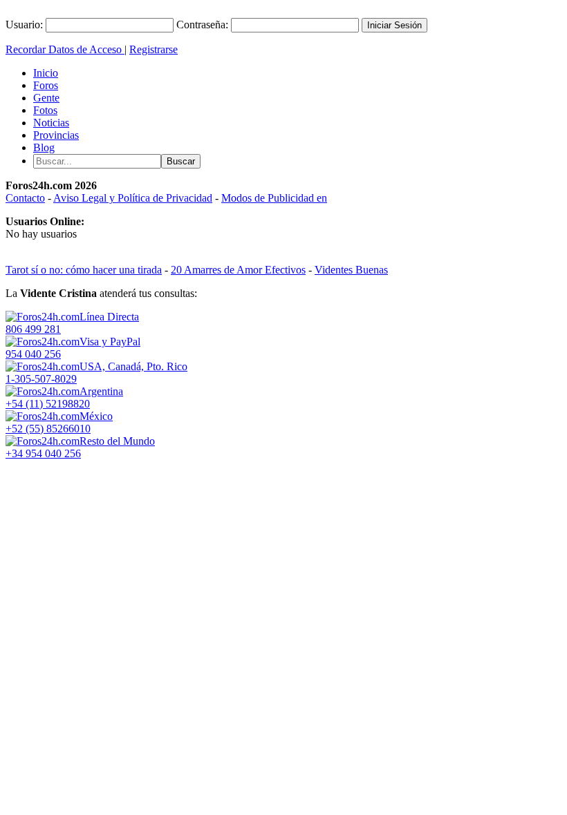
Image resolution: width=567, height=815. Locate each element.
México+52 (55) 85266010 (59, 422)
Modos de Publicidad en (274, 198)
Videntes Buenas (351, 270)
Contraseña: (202, 24)
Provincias (56, 135)
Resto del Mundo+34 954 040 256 (80, 447)
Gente (46, 98)
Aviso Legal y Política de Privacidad (132, 198)
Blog (44, 147)
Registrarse (153, 49)
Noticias (51, 122)
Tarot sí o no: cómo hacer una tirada (84, 270)
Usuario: (24, 24)
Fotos (45, 110)
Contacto (25, 198)
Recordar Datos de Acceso (65, 49)
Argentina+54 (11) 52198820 (64, 397)
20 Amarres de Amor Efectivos (238, 270)
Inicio (45, 73)
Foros (45, 85)
